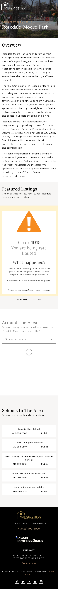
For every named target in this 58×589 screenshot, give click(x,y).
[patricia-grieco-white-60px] (13, 6)
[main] (29, 253)
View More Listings (29, 300)
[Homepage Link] (29, 515)
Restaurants (17, 339)
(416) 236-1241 (29, 563)
